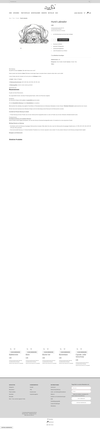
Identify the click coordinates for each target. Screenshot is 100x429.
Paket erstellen (12, 391)
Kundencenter (33, 391)
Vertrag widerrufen (6, 427)
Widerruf (52, 394)
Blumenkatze (63, 354)
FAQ (31, 389)
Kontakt (31, 387)
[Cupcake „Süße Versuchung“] (83, 193)
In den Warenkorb (63, 39)
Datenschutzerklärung (55, 389)
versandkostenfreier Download (14, 361)
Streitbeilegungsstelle (55, 401)
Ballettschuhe (13, 354)
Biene (28, 354)
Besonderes (11, 389)
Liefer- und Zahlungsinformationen (58, 391)
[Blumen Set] (50, 193)
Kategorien (11, 387)
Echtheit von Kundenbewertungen (58, 396)
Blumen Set (46, 354)
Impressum (53, 387)
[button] (15, 352)
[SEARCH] (89, 1)
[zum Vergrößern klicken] (21, 48)
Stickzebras (53, 405)
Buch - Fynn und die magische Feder (17, 398)
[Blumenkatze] (66, 193)
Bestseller (11, 396)
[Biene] (33, 193)
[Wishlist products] (84, 13)
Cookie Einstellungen (55, 403)
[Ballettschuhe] (16, 193)
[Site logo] (50, 7)
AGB (52, 398)
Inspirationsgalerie (34, 394)
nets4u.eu (32, 415)
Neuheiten (11, 394)
